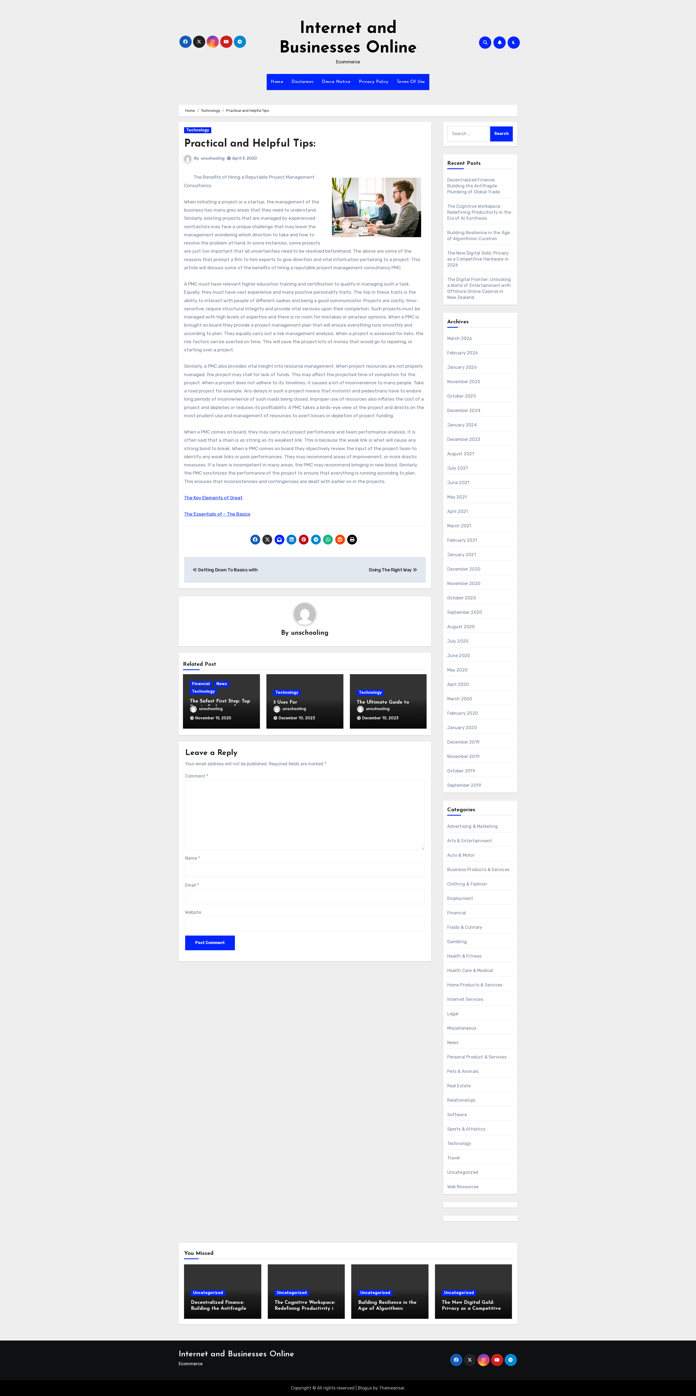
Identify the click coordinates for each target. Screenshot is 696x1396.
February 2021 (462, 540)
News (221, 684)
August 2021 (460, 453)
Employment (460, 898)
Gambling (457, 941)
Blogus (365, 1388)
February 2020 (462, 713)
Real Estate (459, 1085)
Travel (453, 1157)
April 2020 (458, 684)
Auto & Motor (461, 855)
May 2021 (457, 497)
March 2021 (459, 525)
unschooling (213, 158)
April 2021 (457, 511)
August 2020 (461, 626)
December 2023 (463, 439)
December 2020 (464, 569)
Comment (196, 776)
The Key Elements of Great (213, 497)
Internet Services (465, 999)
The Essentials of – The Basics (217, 514)
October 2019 (461, 770)
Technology (197, 130)
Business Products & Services (478, 869)
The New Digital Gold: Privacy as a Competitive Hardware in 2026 (478, 259)
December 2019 (463, 742)
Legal (453, 1013)
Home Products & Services (475, 985)
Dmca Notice (336, 82)
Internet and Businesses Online (236, 1354)
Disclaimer (302, 82)
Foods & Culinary (465, 927)
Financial (201, 684)
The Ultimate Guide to (383, 702)
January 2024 (462, 425)
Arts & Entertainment (469, 840)
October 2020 (461, 598)
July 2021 (457, 468)
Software (457, 1114)
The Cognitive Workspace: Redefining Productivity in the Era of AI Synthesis (479, 212)
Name (192, 858)
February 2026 (462, 352)
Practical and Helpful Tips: (249, 144)
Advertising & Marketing (472, 826)
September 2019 (464, 785)
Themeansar (391, 1388)
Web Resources (463, 1186)
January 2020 (462, 727)
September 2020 (464, 612)
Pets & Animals (463, 1071)
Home (277, 82)
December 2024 (464, 410)
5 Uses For (285, 702)
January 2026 (462, 367)
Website (193, 912)
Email (192, 885)
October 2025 (461, 396)
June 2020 (458, 655)
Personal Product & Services (477, 1057)
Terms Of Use (411, 82)
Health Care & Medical (470, 970)
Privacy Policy (374, 82)
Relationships (461, 1100)
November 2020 (464, 583)
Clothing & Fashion (467, 884)
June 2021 (458, 482)
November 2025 (463, 381)
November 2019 (463, 756)
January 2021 (461, 554)
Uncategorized (462, 1172)
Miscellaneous (462, 1028)
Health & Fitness (464, 956)
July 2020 (458, 641)
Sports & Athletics (466, 1129)
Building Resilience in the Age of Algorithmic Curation (387, 1308)
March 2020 (459, 698)
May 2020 (457, 670)
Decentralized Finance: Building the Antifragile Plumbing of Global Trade (473, 185)
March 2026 (459, 338)
